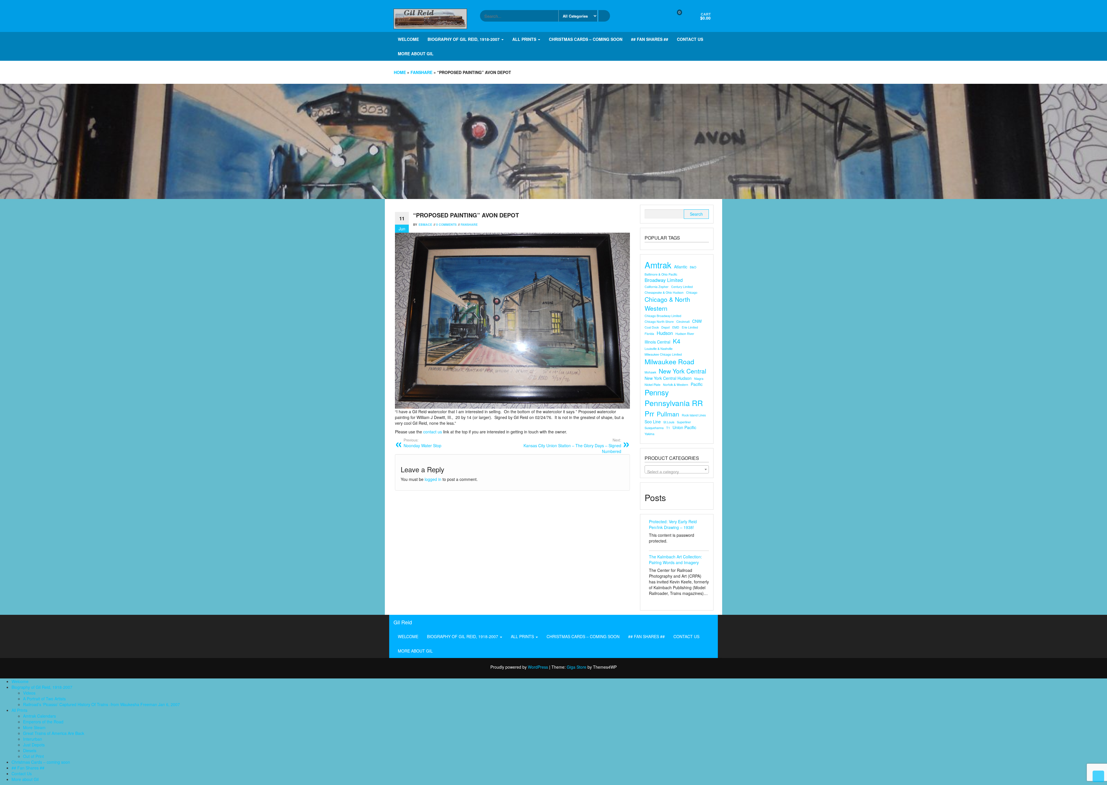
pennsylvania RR (674, 403)
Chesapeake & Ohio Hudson (664, 292)
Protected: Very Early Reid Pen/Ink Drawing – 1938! (673, 524)
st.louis (668, 422)
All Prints (524, 39)
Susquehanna (654, 428)
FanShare (421, 72)
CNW (697, 321)
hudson (665, 333)
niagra (698, 378)
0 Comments (446, 224)
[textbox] (677, 472)
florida (649, 333)
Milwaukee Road (669, 361)
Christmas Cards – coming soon (585, 39)
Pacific (697, 384)
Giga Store (576, 667)
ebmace (425, 224)
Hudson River (684, 333)
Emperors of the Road (43, 722)
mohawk (650, 372)
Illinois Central (657, 342)
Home (400, 72)
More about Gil (416, 53)
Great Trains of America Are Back (53, 733)
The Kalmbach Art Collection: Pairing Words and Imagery (675, 559)
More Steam (34, 727)
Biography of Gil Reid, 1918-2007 (464, 39)
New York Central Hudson (668, 378)
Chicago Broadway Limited (663, 316)
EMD (675, 327)
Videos (29, 693)
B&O (693, 267)
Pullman (668, 413)
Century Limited (682, 287)
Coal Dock (652, 327)
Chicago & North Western (667, 303)
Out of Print (33, 756)
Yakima (649, 434)
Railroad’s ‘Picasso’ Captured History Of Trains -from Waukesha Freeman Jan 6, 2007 (101, 704)
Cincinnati (683, 321)
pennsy (657, 392)
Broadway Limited (664, 280)
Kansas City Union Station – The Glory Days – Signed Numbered (572, 445)
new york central (682, 371)
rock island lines (694, 415)
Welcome (408, 39)
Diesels (29, 750)
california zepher (657, 287)
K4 (676, 341)
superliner (684, 422)
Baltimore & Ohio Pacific (661, 274)
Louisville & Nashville (659, 348)
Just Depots (34, 745)
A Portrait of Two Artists (44, 698)
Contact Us (690, 39)
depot (665, 327)
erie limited (690, 327)
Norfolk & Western (675, 384)
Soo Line (653, 421)
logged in (433, 479)
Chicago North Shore (659, 321)
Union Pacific (684, 427)
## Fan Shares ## (649, 39)
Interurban (32, 739)
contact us (433, 432)
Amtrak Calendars (39, 716)
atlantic (680, 267)
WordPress (538, 667)
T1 (668, 428)
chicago (691, 292)
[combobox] (677, 469)
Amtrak (658, 265)
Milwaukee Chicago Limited (663, 354)
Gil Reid (403, 622)
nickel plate (652, 384)
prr (649, 413)
